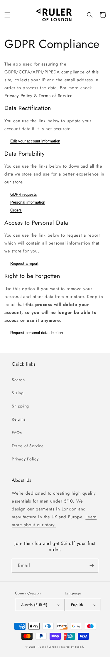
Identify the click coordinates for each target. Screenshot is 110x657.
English (77, 605)
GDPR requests (23, 194)
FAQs (17, 433)
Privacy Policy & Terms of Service (38, 95)
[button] (7, 14)
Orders (16, 210)
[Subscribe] (91, 565)
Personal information (27, 202)
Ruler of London (48, 647)
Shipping (20, 406)
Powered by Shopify (71, 647)
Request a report (24, 263)
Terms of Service (28, 446)
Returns (19, 419)
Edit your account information (35, 141)
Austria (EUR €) (34, 605)
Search (18, 380)
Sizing (18, 393)
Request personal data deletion (36, 333)
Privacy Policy (25, 459)
